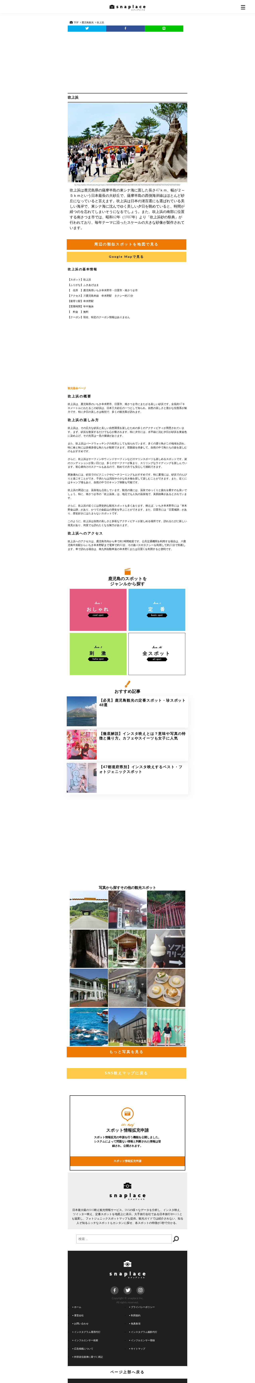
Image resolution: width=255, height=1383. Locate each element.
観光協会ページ (77, 388)
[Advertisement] (127, 61)
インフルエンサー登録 (143, 1340)
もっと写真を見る (126, 1052)
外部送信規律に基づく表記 (88, 1357)
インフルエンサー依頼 (86, 1340)
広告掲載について (83, 1349)
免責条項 (135, 1324)
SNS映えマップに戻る (126, 1073)
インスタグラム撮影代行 (144, 1332)
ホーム (77, 1307)
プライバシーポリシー (143, 1307)
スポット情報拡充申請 (127, 1161)
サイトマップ (138, 1349)
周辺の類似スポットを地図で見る (126, 244)
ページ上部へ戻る (127, 1372)
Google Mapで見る (126, 256)
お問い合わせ (81, 1324)
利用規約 (135, 1315)
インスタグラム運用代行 (87, 1332)
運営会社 (79, 1315)
